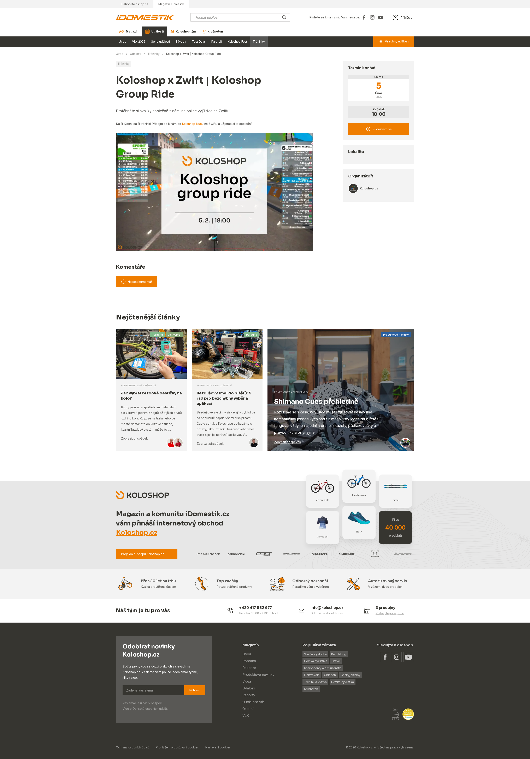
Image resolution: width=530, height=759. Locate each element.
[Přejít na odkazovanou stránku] (385, 657)
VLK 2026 (138, 41)
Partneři (216, 41)
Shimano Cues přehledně (316, 401)
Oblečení (330, 675)
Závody (181, 41)
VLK (245, 715)
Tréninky (259, 41)
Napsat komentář (140, 282)
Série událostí (160, 41)
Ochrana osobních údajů (132, 747)
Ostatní (247, 709)
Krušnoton (311, 689)
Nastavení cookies (218, 747)
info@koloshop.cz (327, 607)
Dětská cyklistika (342, 682)
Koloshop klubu (192, 124)
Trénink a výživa (315, 682)
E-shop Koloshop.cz (134, 4)
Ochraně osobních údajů (149, 709)
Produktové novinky (396, 334)
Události (135, 53)
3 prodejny (385, 607)
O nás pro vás (253, 702)
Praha (380, 613)
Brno (401, 613)
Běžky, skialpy (350, 675)
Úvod (122, 41)
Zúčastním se (382, 129)
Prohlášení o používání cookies (177, 747)
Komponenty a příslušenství (322, 668)
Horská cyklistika (315, 661)
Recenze (249, 668)
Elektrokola (311, 675)
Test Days (199, 41)
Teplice (390, 613)
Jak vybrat (174, 334)
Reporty (248, 695)
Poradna (157, 334)
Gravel (336, 661)
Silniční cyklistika (315, 654)
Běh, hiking (338, 654)
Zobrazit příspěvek (134, 438)
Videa (246, 681)
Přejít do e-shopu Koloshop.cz (142, 554)
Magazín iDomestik (171, 4)
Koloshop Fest (237, 41)
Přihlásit (194, 690)
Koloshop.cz (136, 532)
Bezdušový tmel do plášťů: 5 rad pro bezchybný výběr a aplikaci (224, 398)
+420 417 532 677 (255, 607)
